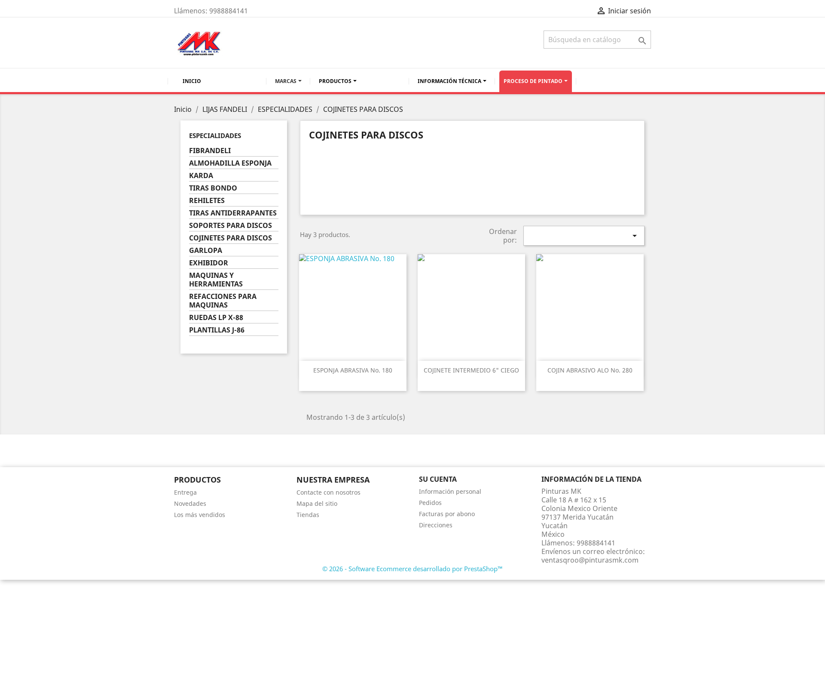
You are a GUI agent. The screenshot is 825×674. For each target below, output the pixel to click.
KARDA (201, 175)
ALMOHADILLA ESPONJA (230, 163)
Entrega (185, 492)
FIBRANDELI (210, 150)
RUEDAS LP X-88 (216, 317)
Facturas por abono (447, 514)
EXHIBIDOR (208, 263)
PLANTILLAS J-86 (216, 330)
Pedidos (430, 503)
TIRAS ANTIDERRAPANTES (233, 213)
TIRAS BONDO (213, 188)
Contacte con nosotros (328, 492)
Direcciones (435, 525)
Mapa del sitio (316, 503)
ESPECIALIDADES (215, 135)
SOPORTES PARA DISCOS (230, 225)
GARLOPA (205, 250)
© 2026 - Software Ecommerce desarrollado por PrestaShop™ (412, 568)
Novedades (190, 503)
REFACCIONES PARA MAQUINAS (223, 301)
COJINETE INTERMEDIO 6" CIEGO (471, 370)
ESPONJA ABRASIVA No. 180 (352, 370)
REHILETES (207, 200)
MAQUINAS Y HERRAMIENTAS (216, 280)
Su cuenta (438, 479)
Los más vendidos (199, 515)
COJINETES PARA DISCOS (230, 238)
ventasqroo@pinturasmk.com (590, 560)
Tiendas (307, 515)
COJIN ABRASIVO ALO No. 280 (589, 370)
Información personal (450, 491)
